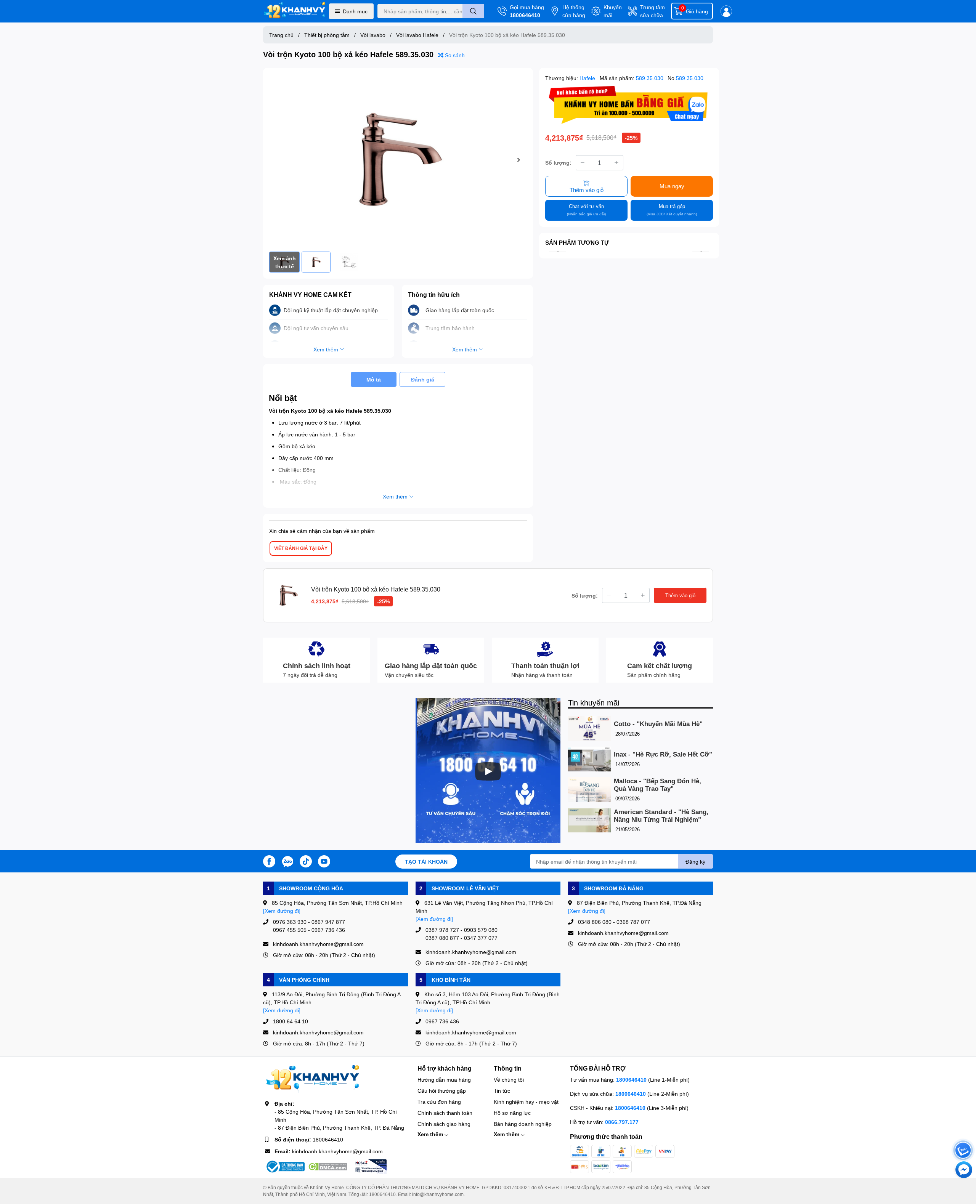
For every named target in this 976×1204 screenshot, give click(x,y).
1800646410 (525, 15)
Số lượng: (558, 162)
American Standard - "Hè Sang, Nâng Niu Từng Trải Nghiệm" (661, 815)
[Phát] (488, 771)
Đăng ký (695, 861)
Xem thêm (431, 1134)
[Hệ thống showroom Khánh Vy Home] (294, 11)
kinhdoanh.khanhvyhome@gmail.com (337, 1151)
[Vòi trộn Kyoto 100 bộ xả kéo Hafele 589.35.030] (398, 160)
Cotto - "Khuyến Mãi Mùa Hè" (658, 724)
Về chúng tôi (509, 1079)
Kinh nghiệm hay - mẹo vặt (526, 1101)
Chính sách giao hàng (443, 1124)
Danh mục (355, 11)
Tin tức (502, 1090)
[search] (473, 11)
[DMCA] (327, 1166)
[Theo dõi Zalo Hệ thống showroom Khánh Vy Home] (287, 861)
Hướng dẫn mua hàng (444, 1079)
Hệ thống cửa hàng (573, 11)
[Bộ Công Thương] (285, 1166)
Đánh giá (422, 379)
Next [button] (518, 159)
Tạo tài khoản (426, 861)
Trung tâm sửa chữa (652, 11)
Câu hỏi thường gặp (441, 1090)
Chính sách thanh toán (444, 1112)
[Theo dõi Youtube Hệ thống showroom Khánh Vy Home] (324, 861)
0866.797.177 (622, 1122)
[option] (398, 160)
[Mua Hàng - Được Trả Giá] (629, 105)
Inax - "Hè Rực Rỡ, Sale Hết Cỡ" (663, 754)
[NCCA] (370, 1166)
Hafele (588, 78)
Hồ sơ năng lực (512, 1112)
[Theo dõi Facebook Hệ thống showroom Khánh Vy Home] (269, 861)
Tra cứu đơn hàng (439, 1101)
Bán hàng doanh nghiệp (523, 1124)
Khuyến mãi (613, 11)
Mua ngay (672, 186)
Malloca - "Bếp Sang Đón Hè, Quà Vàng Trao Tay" (657, 785)
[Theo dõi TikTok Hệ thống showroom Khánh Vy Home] (306, 861)
